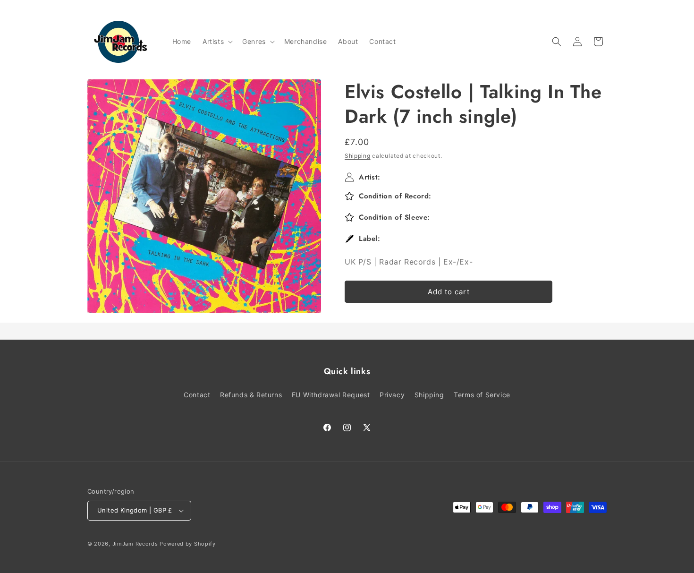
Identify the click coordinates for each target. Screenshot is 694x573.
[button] (217, 41)
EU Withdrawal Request (331, 395)
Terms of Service (482, 395)
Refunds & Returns (251, 395)
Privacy (392, 395)
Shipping (358, 155)
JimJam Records (135, 543)
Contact (197, 395)
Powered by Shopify (188, 543)
